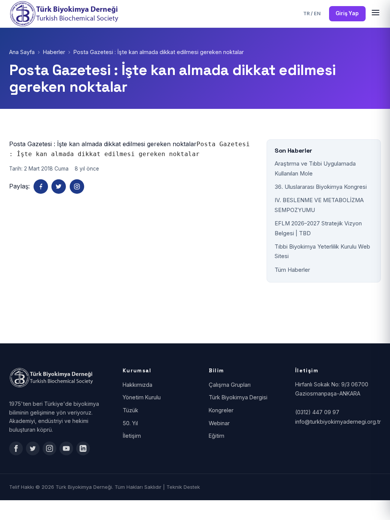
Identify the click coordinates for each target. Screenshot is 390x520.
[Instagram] (77, 186)
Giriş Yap (347, 13)
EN (317, 13)
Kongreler (221, 410)
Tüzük (130, 410)
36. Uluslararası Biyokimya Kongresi (321, 186)
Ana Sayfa (22, 52)
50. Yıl (130, 423)
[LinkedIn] (83, 448)
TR (306, 13)
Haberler (54, 52)
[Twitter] (58, 186)
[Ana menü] (375, 13)
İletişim (132, 435)
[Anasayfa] (66, 14)
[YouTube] (66, 448)
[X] (33, 448)
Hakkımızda (137, 384)
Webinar (219, 423)
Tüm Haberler (292, 269)
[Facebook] (41, 186)
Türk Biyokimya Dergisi (238, 397)
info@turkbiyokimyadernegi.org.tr (338, 421)
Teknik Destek (183, 487)
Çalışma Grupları (230, 384)
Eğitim (216, 435)
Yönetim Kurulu (142, 397)
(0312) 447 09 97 (317, 412)
